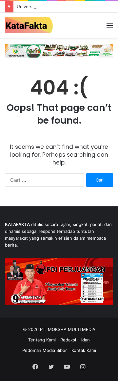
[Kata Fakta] (31, 25)
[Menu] (110, 27)
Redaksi (68, 339)
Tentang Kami (42, 339)
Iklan (85, 339)
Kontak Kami (83, 350)
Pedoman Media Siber (44, 350)
